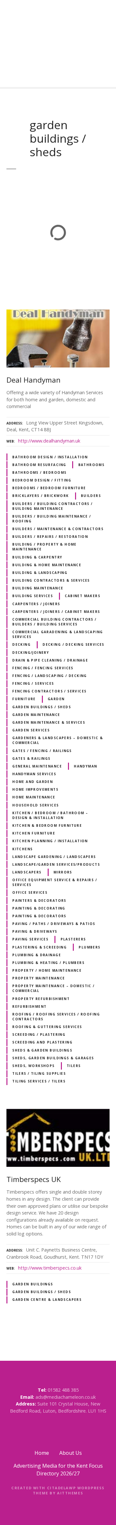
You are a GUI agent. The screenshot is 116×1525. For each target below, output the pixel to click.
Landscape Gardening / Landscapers (54, 856)
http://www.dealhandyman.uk (49, 441)
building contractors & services (51, 580)
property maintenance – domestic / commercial (53, 988)
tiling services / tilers (38, 1081)
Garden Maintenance (36, 714)
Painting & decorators (39, 916)
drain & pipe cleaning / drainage (50, 660)
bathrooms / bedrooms (39, 472)
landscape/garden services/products (56, 864)
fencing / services (33, 683)
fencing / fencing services (42, 668)
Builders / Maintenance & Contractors (57, 529)
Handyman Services (34, 774)
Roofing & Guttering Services (47, 1027)
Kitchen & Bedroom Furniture (47, 825)
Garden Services (31, 730)
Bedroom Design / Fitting (41, 480)
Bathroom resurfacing (39, 464)
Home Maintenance (33, 797)
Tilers (74, 1065)
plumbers (89, 947)
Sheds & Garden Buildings (42, 1050)
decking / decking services (73, 644)
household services (35, 805)
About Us (70, 1452)
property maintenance (38, 978)
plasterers (73, 939)
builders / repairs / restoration (50, 536)
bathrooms (91, 464)
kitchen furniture (33, 833)
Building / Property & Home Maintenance (44, 546)
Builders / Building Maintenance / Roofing (51, 518)
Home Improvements (35, 789)
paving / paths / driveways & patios (53, 923)
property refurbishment (41, 998)
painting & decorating (38, 908)
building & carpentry (37, 557)
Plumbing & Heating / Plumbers (48, 962)
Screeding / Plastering (38, 1034)
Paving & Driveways (34, 931)
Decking (21, 644)
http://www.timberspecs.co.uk (50, 1268)
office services (29, 892)
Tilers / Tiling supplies (39, 1073)
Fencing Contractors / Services (49, 691)
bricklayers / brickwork (40, 495)
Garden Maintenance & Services (48, 722)
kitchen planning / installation (50, 841)
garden (56, 699)
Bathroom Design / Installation (50, 457)
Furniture (24, 699)
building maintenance (37, 588)
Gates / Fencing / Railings (42, 750)
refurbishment (29, 1006)
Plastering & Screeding (39, 947)
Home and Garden (32, 781)
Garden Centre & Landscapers (47, 1299)
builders (91, 495)
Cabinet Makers (82, 596)
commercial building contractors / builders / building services (54, 621)
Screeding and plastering (42, 1042)
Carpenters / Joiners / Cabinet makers (56, 611)
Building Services (32, 596)
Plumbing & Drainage (36, 955)
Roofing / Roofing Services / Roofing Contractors (56, 1016)
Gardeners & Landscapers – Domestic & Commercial (57, 740)
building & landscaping (39, 572)
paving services (30, 939)
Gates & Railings (31, 758)
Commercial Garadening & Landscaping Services (57, 634)
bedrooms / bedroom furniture (49, 488)
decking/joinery (30, 652)
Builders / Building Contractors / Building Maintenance (52, 506)
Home (41, 1452)
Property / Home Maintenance (47, 970)
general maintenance (37, 766)
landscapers (27, 872)
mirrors (62, 872)
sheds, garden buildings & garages (53, 1058)
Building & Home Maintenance (46, 565)
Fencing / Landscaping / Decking (49, 675)
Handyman (85, 766)
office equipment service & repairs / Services (54, 882)
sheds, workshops (33, 1065)
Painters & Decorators (39, 900)
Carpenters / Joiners (36, 604)
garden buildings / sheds (41, 707)
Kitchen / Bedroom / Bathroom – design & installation (50, 815)
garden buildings (32, 1284)
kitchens (22, 849)
